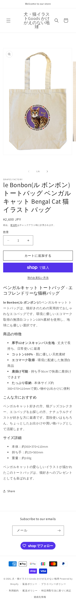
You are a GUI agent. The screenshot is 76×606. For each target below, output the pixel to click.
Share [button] (11, 491)
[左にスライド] (28, 171)
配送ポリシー (30, 590)
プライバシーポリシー (53, 584)
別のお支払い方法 (38, 277)
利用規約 (14, 590)
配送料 (14, 225)
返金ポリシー (29, 584)
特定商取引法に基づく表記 (56, 590)
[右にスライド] (47, 171)
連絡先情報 (40, 596)
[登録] (59, 531)
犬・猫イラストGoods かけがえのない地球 (35, 578)
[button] (8, 20)
